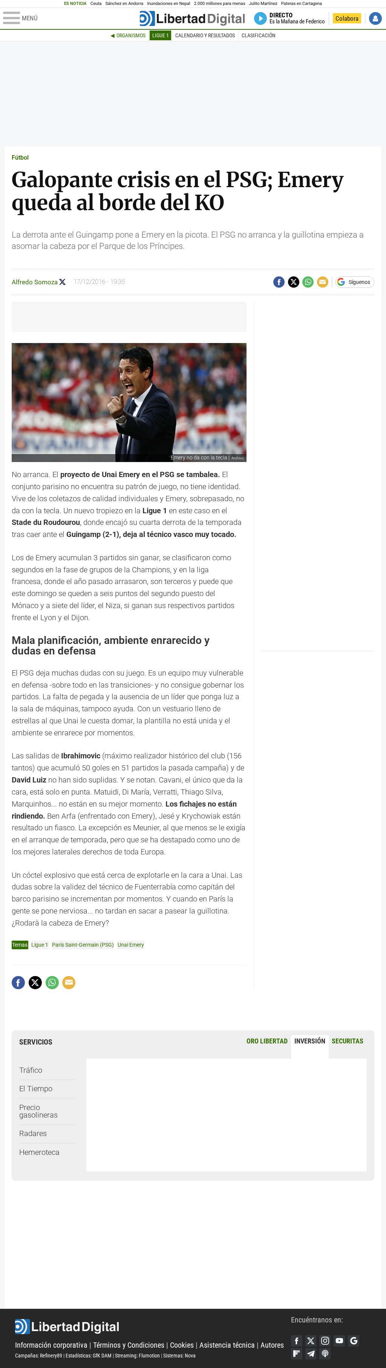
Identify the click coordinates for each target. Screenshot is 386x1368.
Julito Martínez (263, 3)
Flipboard (296, 1353)
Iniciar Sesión (375, 18)
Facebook (296, 1341)
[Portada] (192, 18)
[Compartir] (279, 282)
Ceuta (95, 3)
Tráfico (30, 1070)
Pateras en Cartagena (301, 3)
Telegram (311, 1353)
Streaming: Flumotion (137, 1356)
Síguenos (359, 282)
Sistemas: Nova (179, 1356)
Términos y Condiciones (128, 1345)
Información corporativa (51, 1345)
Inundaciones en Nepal (168, 3)
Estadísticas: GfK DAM (89, 1356)
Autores (272, 1345)
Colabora (346, 18)
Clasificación (259, 35)
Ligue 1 (160, 35)
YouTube (339, 1341)
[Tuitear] (293, 282)
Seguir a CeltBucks (62, 281)
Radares (33, 1133)
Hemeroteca (39, 1152)
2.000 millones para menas (219, 3)
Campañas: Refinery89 (38, 1356)
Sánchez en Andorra (124, 3)
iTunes (325, 1353)
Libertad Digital (153, 1326)
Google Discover (353, 1341)
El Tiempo (35, 1088)
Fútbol (20, 157)
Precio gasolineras (38, 1111)
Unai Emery (131, 945)
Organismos (131, 35)
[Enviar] (308, 282)
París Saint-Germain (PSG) (83, 945)
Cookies (182, 1345)
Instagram (325, 1341)
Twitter (311, 1341)
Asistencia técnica (227, 1345)
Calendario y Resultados (205, 35)
